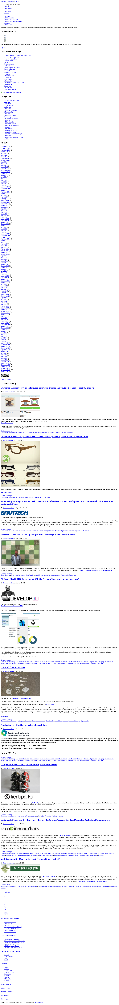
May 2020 (4, 180)
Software (7, 16)
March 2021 (4, 167)
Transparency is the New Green (13, 137)
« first (6, 891)
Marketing (7, 113)
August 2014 (4, 269)
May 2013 (4, 287)
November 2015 (5, 252)
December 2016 (5, 235)
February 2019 (5, 198)
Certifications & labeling (11, 100)
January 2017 (5, 234)
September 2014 (5, 267)
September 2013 (5, 281)
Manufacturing (8, 112)
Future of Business (9, 69)
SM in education (9, 122)
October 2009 (5, 348)
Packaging (7, 117)
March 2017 (4, 230)
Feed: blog (18, 92)
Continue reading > (6, 431)
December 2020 (5, 170)
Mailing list (7, 11)
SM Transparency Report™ (12, 939)
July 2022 (4, 153)
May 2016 (4, 244)
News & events (8, 972)
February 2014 (5, 274)
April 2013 (4, 289)
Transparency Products (11, 19)
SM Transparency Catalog (12, 946)
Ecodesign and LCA (10, 930)
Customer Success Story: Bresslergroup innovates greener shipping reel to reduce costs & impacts (47, 388)
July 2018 (4, 209)
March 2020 (4, 183)
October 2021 (5, 160)
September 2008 (5, 370)
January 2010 (5, 343)
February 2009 (5, 361)
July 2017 (4, 227)
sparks (35, 803)
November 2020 (5, 172)
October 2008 (5, 368)
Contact (6, 13)
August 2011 (4, 314)
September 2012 (5, 297)
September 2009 (5, 350)
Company (7, 23)
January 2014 (5, 276)
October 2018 (5, 204)
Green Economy (9, 105)
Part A (6, 958)
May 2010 (4, 336)
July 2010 (4, 333)
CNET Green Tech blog (11, 57)
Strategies (7, 127)
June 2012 (4, 301)
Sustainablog (8, 84)
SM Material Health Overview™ (14, 942)
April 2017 (4, 229)
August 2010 (4, 331)
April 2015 (4, 259)
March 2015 (4, 261)
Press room (7, 974)
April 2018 (4, 214)
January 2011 (5, 323)
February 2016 (5, 249)
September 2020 (5, 173)
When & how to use (10, 922)
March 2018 (4, 215)
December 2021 (5, 158)
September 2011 (5, 313)
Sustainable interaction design (13, 134)
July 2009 (4, 353)
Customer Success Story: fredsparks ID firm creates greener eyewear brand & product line (44, 436)
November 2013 (5, 279)
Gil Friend (7, 70)
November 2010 (5, 326)
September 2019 (5, 192)
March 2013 (4, 291)
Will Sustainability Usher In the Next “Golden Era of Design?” (30, 859)
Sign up (3, 47)
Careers (6, 975)
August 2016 (4, 240)
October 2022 (5, 148)
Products (7, 120)
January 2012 (5, 308)
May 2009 (4, 356)
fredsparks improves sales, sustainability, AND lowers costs (29, 764)
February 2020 (5, 185)
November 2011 (5, 309)
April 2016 (4, 245)
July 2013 (4, 284)
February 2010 (5, 341)
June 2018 (4, 210)
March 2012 (4, 304)
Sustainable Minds (8, 392)
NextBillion (7, 77)
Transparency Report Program (13, 21)
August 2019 (4, 193)
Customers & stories (10, 932)
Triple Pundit (8, 87)
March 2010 (4, 339)
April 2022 (4, 157)
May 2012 (4, 303)
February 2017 (5, 232)
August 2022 (4, 152)
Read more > (5, 716)
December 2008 (5, 365)
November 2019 (5, 190)
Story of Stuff (8, 81)
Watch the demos (6, 991)
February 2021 (5, 168)
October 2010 (5, 328)
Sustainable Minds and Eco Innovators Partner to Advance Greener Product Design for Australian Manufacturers (55, 820)
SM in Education (9, 18)
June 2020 (4, 178)
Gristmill (7, 74)
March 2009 (4, 360)
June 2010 (4, 334)
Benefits (6, 955)
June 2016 (4, 242)
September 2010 (5, 329)
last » (6, 914)
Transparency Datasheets (11, 944)
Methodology (8, 923)
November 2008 (5, 366)
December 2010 (5, 324)
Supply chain (8, 128)
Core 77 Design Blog (10, 59)
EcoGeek (7, 65)
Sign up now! (8, 8)
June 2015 (4, 257)
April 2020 (4, 182)
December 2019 (5, 188)
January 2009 (5, 363)
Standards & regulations (11, 125)
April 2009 (4, 358)
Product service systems (11, 118)
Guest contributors (8, 768)
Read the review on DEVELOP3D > (12, 606)
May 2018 (4, 212)
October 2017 (5, 224)
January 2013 (5, 294)
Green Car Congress (10, 72)
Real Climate (8, 79)
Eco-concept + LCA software (10, 918)
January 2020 (5, 187)
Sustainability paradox (10, 130)
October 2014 (5, 266)
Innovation (7, 108)
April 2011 (4, 318)
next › (6, 913)
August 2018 (4, 207)
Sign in (6, 6)
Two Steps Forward (10, 89)
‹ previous (7, 892)
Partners (6, 969)
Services (6, 925)
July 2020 (4, 177)
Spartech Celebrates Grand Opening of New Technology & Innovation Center (38, 534)
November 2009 (5, 346)
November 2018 (5, 202)
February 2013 (5, 292)
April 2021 (4, 165)
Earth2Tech (7, 62)
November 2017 (5, 222)
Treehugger (7, 86)
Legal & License (6, 379)
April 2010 (4, 338)
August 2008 (4, 371)
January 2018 (5, 219)
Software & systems (10, 123)
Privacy (6, 977)
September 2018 (5, 205)
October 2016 (5, 237)
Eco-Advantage (9, 64)
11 (5, 909)
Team (6, 967)
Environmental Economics (12, 67)
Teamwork (7, 135)
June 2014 (4, 272)
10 (5, 908)
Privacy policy (38, 1002)
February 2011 (5, 321)
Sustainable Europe (10, 132)
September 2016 (5, 239)
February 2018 (5, 217)
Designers (7, 102)
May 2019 (4, 197)
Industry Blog (5, 988)
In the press (7, 107)
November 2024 (5, 146)
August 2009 (4, 351)
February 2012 (5, 306)
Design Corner (8, 60)
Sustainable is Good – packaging (14, 82)
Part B (6, 960)
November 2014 (5, 264)
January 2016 (5, 251)
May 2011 (4, 316)
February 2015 (5, 262)
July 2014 (4, 271)
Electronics (7, 103)
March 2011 (4, 319)
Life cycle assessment (10, 110)
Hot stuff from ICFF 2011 (13, 667)
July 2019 (4, 195)
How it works (8, 956)
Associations (8, 970)
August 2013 (4, 282)
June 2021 (4, 163)
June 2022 (4, 155)
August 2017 (4, 225)
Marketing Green (9, 76)
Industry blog (8, 24)
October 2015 (5, 254)
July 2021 (4, 162)
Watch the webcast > (7, 423)
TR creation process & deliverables (14, 941)
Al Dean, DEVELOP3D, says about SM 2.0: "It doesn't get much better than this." (40, 579)
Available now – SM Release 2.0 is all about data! (24, 725)
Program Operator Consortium (13, 947)
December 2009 (5, 344)
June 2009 (4, 355)
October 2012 (5, 296)
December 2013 (5, 277)
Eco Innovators (65, 835)
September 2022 (5, 150)
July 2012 (4, 299)
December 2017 (5, 220)
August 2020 (4, 175)
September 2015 (5, 256)
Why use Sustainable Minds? (12, 927)
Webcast (6, 139)
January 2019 (5, 200)
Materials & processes (10, 115)
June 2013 (4, 286)
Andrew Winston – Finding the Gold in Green (18, 55)
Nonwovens (4, 999)
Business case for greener (11, 928)
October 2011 (5, 311)
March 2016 (4, 247)
